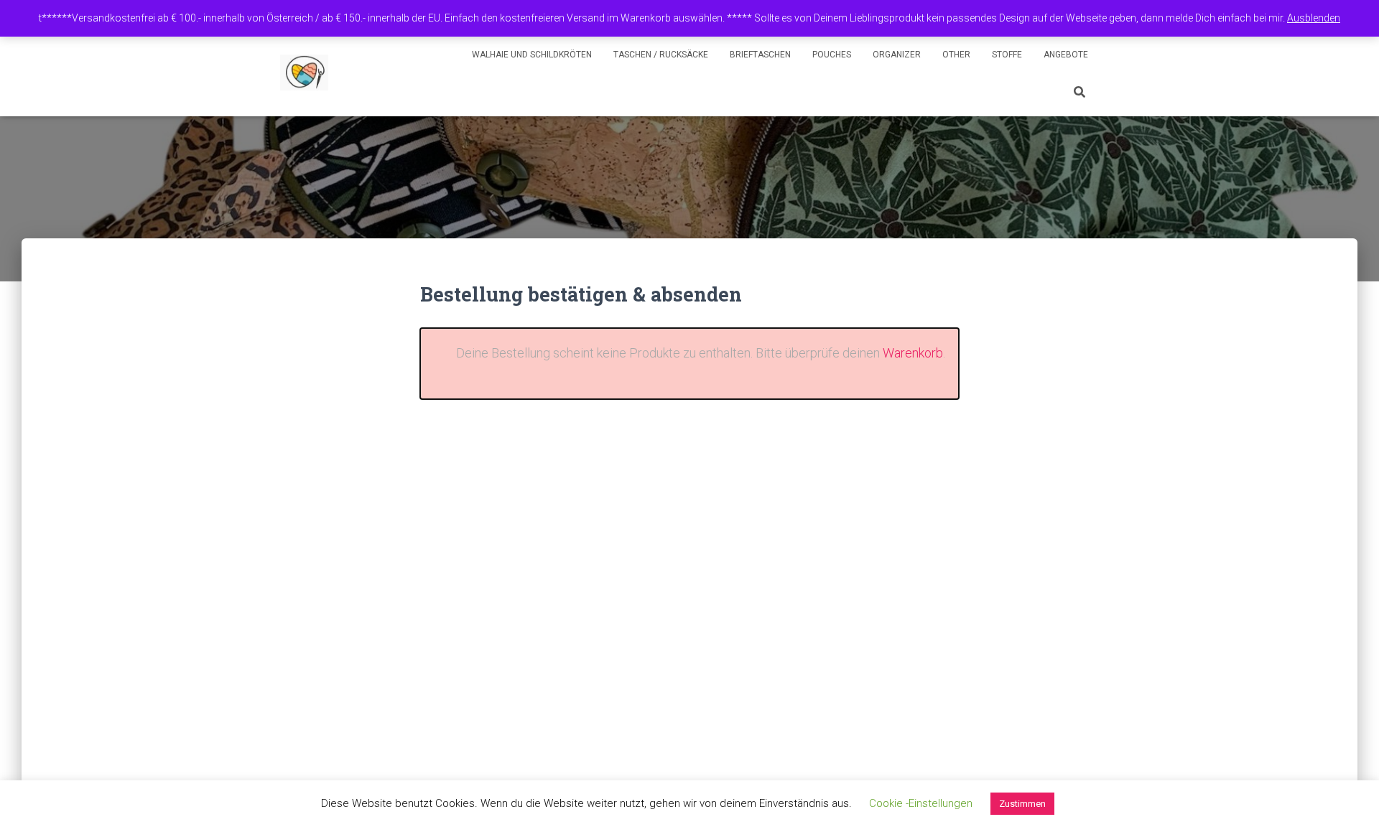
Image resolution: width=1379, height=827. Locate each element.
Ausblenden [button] (1313, 18)
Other (956, 55)
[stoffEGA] (304, 72)
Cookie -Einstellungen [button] (920, 803)
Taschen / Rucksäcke (660, 55)
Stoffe (1007, 55)
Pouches (831, 55)
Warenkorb (913, 352)
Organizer (897, 55)
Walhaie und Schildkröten (532, 55)
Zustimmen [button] (1022, 803)
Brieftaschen (760, 55)
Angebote (1066, 55)
